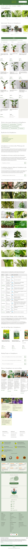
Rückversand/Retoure (21, 524)
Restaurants (2, 517)
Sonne (3, 434)
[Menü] (2, 4)
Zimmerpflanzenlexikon (14, 128)
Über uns (11, 514)
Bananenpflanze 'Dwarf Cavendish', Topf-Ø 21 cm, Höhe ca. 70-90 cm (4, 91)
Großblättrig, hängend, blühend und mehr (8, 175)
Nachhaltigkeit (3, 523)
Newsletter (2, 518)
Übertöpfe (19, 124)
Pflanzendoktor (21, 128)
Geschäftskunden (3, 515)
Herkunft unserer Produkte (13, 517)
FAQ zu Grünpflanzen (5, 141)
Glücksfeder (3, 285)
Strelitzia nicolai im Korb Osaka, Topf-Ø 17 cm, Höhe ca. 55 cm (23, 54)
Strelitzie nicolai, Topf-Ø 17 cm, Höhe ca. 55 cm (13, 90)
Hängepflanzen (21, 435)
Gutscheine (20, 518)
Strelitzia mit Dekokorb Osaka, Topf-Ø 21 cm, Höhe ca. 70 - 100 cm (4, 54)
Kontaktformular (3, 514)
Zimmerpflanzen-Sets (13, 434)
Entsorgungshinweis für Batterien (23, 525)
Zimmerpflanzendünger (13, 124)
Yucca (2, 309)
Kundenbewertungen (8, 472)
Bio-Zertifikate (3, 524)
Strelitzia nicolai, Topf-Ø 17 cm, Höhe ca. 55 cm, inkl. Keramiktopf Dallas (23, 73)
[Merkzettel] (25, 4)
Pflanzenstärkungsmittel (14, 126)
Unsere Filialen (3, 516)
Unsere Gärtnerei (12, 516)
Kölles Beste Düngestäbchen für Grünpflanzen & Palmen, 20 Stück (6, 341)
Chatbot (11, 530)
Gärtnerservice (20, 514)
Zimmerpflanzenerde (5, 124)
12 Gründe (11, 518)
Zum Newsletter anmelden (14, 483)
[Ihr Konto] (23, 4)
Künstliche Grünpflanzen (5, 128)
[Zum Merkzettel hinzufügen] (8, 44)
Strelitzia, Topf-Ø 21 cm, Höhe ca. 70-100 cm (14, 54)
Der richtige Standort (5, 137)
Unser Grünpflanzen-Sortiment (7, 139)
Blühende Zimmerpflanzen (5, 126)
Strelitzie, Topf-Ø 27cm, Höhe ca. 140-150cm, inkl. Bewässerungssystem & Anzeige (14, 73)
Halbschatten (4, 435)
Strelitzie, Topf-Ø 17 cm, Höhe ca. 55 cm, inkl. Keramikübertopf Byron (5, 110)
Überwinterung (20, 515)
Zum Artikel (2, 390)
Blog (10, 525)
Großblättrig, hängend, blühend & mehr (8, 138)
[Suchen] (26, 2)
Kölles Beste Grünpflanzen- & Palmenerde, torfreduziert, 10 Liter (16, 341)
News (10, 515)
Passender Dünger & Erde (6, 140)
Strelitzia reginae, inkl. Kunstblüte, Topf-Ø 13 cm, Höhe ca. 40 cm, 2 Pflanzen (23, 91)
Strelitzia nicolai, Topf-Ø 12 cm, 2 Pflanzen (14, 109)
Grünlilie (3, 288)
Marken (11, 531)
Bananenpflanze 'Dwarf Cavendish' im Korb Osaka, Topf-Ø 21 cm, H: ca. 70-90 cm (4, 73)
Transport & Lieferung (21, 516)
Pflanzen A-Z (11, 523)
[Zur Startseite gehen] (14, 1)
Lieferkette (2, 525)
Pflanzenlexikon (12, 524)
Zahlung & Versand (21, 523)
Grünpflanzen (21, 434)
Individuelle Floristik (21, 517)
